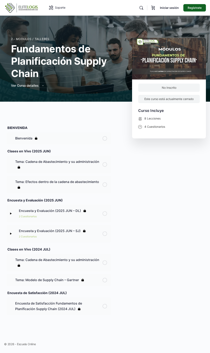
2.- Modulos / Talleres (30, 39)
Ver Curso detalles (25, 85)
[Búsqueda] (141, 7)
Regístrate (195, 7)
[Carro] (153, 8)
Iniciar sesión (169, 7)
